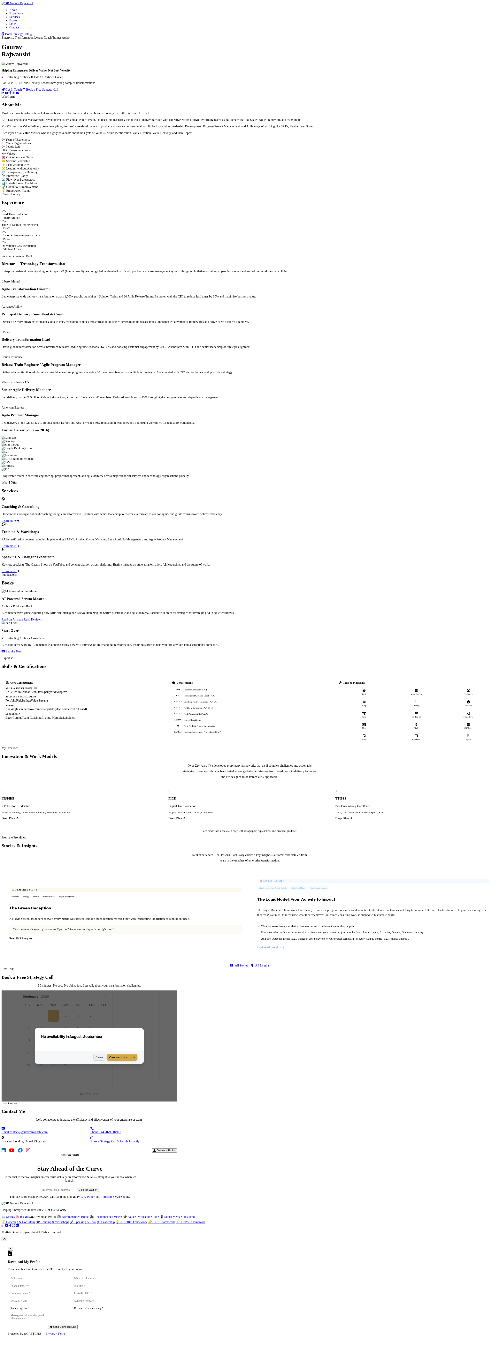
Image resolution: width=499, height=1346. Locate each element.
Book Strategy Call (16, 34)
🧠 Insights (22, 1216)
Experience (16, 13)
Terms (61, 1333)
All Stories (241, 965)
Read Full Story (18, 938)
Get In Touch (14, 89)
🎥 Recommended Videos (106, 1216)
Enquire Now (13, 651)
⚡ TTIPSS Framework (190, 1222)
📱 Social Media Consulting (177, 1216)
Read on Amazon (13, 619)
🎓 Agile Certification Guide (141, 1216)
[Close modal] (10, 1249)
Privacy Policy (86, 1196)
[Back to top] (4, 1239)
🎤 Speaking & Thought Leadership (92, 1222)
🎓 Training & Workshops (52, 1222)
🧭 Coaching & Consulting (18, 1222)
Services (14, 17)
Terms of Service (111, 1196)
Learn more (9, 520)
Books (13, 20)
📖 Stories (8, 1216)
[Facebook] (10, 93)
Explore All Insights (268, 947)
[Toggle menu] (31, 35)
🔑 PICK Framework (161, 1222)
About (13, 9)
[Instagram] (13, 93)
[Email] (17, 93)
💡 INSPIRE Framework (131, 1222)
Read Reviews (33, 619)
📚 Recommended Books (73, 1216)
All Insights (262, 965)
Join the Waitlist (88, 1189)
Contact (14, 27)
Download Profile (165, 1150)
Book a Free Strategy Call (41, 89)
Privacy (50, 1333)
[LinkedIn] (3, 93)
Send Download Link (64, 1326)
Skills (12, 24)
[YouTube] (7, 93)
